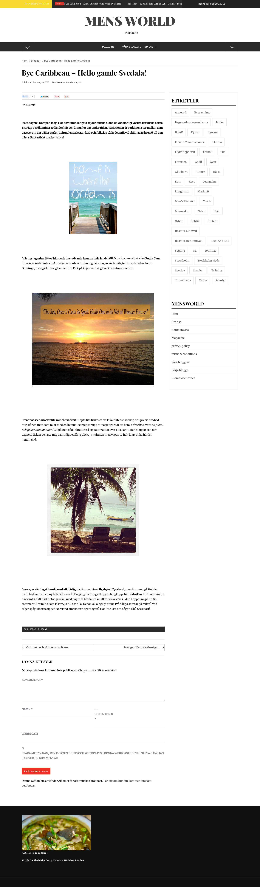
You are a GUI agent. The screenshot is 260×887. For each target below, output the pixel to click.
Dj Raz (195, 132)
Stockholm (182, 260)
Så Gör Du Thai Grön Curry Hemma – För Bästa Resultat (53, 860)
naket (202, 211)
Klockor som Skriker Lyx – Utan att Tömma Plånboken (117, 3)
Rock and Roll (220, 241)
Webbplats (29, 733)
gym (213, 162)
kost (192, 181)
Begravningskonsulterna (191, 122)
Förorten (181, 162)
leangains (209, 181)
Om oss (148, 46)
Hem (175, 314)
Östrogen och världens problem (47, 647)
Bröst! (179, 132)
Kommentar (32, 679)
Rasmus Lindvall (186, 231)
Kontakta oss (180, 330)
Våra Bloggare (131, 46)
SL (195, 250)
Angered (180, 112)
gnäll (198, 162)
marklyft (203, 191)
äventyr (220, 280)
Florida (217, 142)
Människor (182, 211)
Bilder (220, 122)
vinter (203, 280)
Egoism (213, 132)
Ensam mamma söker (189, 142)
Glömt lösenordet (183, 378)
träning (216, 270)
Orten (179, 221)
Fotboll (207, 152)
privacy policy (181, 346)
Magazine (108, 46)
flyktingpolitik (185, 152)
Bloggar (42, 629)
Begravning (202, 112)
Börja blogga (180, 370)
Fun (223, 152)
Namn (27, 709)
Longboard (182, 191)
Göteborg (181, 171)
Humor (200, 171)
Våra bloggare (181, 362)
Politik (195, 221)
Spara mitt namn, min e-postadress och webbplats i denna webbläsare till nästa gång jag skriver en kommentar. (93, 755)
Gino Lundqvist (73, 82)
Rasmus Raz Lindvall (189, 241)
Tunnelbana (183, 280)
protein (212, 221)
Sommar (210, 250)
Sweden (198, 270)
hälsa (216, 171)
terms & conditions (184, 354)
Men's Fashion (185, 201)
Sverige (180, 270)
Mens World (130, 20)
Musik (207, 201)
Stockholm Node (209, 260)
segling (180, 250)
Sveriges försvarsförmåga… (142, 647)
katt (178, 181)
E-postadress (102, 714)
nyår (217, 211)
